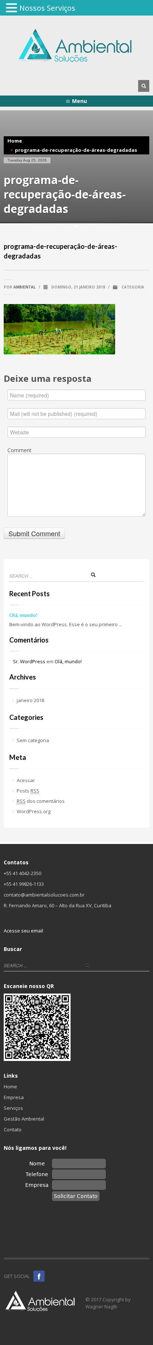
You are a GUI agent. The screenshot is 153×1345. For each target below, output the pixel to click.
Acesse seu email (23, 930)
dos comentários (41, 801)
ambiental (24, 287)
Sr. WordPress (29, 661)
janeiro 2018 (30, 700)
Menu (79, 100)
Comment (19, 450)
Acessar (26, 780)
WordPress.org (34, 811)
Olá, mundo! (23, 615)
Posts (28, 790)
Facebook (39, 1276)
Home (14, 140)
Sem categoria (33, 740)
